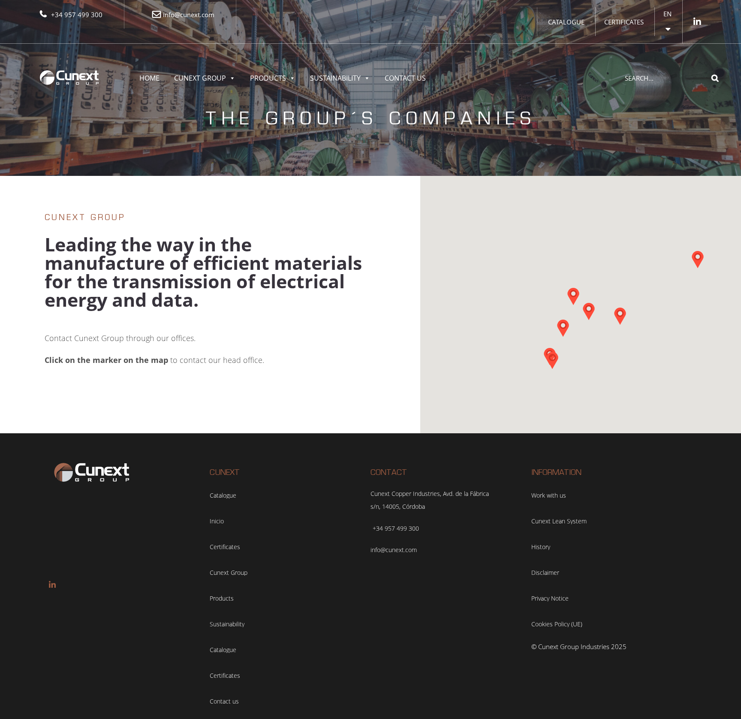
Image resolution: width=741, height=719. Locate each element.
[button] (697, 259)
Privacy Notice (550, 598)
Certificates (624, 22)
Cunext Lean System (559, 521)
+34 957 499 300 (76, 14)
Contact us (405, 78)
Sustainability (335, 78)
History (540, 547)
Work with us (548, 495)
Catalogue (566, 22)
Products (268, 78)
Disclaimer (545, 573)
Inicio (217, 521)
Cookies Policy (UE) (556, 624)
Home (149, 78)
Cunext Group (200, 78)
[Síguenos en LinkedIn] (697, 21)
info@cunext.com (188, 14)
